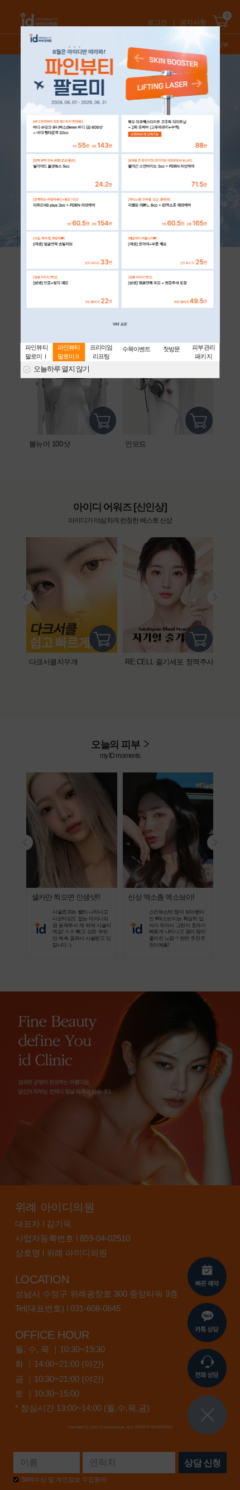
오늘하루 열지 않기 (61, 369)
